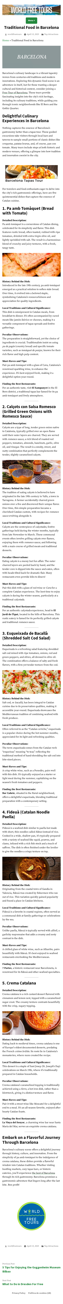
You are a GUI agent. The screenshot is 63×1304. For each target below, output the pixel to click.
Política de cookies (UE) (39, 1293)
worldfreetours (15, 34)
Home (5, 40)
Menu (32, 20)
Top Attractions (51, 34)
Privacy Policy (18, 1293)
